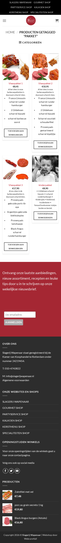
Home (10, 32)
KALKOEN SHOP (42, 7)
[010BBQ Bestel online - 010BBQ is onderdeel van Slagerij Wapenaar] (31, 20)
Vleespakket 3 (16, 185)
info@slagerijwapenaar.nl (20, 376)
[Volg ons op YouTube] (17, 471)
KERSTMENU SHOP (18, 12)
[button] (4, 21)
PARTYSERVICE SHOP (21, 7)
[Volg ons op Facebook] (5, 471)
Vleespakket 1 (16, 83)
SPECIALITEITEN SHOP (41, 12)
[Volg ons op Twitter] (11, 471)
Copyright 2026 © (22, 535)
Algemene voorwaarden (15, 380)
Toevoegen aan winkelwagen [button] (16, 133)
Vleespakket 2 (45, 83)
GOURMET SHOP (42, 2)
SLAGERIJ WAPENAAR (20, 2)
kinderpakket (45, 185)
